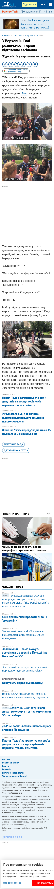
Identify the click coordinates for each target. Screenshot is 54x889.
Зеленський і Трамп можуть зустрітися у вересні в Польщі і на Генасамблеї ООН (25, 652)
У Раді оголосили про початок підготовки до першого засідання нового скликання (23, 417)
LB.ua (24, 93)
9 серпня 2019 (31, 35)
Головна (6, 35)
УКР (43, 4)
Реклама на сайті (10, 762)
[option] (27, 24)
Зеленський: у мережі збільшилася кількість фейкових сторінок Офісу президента (23, 634)
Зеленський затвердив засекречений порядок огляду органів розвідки (24, 668)
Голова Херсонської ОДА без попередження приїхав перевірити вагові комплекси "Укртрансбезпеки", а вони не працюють (25, 601)
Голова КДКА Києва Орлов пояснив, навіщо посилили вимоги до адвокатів (25, 695)
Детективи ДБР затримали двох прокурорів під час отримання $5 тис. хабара (26, 711)
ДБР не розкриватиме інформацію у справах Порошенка (26, 728)
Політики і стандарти (13, 772)
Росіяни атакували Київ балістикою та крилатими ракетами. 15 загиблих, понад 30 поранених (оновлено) (35, 27)
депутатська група (16, 450)
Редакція (6, 769)
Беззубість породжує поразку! (22, 683)
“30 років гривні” (31, 11)
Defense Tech (10, 11)
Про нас (6, 759)
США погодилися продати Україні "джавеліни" (24, 618)
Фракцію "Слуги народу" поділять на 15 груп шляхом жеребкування (26, 432)
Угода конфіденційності (14, 776)
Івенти (5, 765)
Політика (17, 35)
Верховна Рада (13, 444)
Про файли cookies (12, 882)
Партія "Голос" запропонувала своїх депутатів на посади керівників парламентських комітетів (24, 401)
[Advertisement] (27, 215)
